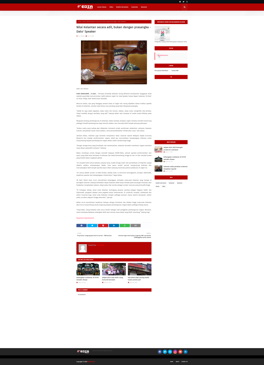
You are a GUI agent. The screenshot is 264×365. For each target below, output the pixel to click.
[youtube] (180, 352)
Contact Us (184, 361)
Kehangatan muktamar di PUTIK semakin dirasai (87, 279)
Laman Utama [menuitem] (101, 7)
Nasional (179, 183)
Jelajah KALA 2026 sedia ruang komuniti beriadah (112, 279)
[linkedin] (185, 352)
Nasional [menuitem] (144, 7)
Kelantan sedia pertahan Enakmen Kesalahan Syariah (176, 168)
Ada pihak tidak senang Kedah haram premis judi (138, 279)
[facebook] (180, 2)
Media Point (91, 361)
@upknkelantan (163, 55)
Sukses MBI (175, 70)
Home (79, 21)
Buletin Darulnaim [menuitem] (122, 7)
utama (84, 21)
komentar (171, 183)
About (177, 361)
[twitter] (183, 2)
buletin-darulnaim (161, 183)
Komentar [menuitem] (134, 7)
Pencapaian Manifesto (161, 70)
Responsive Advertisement (85, 218)
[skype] (170, 352)
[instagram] (187, 2)
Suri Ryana (81, 36)
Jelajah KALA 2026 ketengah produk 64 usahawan (173, 148)
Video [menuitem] (111, 7)
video (163, 186)
